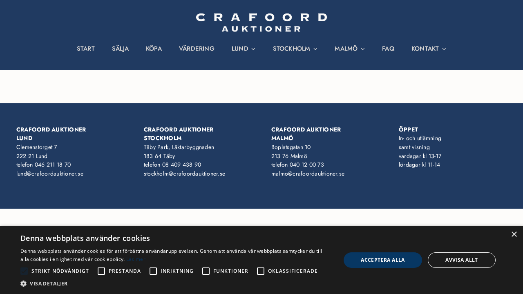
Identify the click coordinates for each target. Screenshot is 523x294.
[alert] (261, 260)
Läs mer (135, 259)
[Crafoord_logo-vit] (261, 16)
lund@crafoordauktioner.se (49, 173)
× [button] (514, 235)
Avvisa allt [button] (461, 259)
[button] (175, 283)
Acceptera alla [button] (383, 259)
